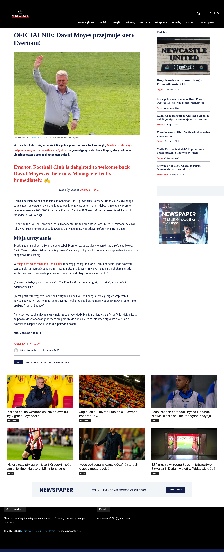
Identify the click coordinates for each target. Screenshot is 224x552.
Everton (46, 362)
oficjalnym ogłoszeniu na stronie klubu (40, 264)
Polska (155, 420)
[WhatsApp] (136, 350)
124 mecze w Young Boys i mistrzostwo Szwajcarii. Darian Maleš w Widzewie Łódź (183, 467)
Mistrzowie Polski (30, 531)
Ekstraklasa (162, 174)
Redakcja (31, 350)
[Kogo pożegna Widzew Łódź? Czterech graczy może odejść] (112, 444)
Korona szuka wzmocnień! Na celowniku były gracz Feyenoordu (37, 414)
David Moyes (31, 362)
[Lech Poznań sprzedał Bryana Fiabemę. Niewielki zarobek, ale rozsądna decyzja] (184, 391)
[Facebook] (210, 13)
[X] (218, 13)
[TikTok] (214, 13)
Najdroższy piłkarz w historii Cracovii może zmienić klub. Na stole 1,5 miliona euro (39, 467)
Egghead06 (34, 137)
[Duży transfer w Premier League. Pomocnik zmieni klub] (183, 56)
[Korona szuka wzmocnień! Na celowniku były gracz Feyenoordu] (40, 391)
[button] (198, 13)
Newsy (35, 343)
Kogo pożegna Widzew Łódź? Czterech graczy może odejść (108, 467)
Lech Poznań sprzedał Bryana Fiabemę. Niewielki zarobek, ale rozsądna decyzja (181, 414)
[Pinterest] (129, 350)
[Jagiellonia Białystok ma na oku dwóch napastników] (112, 391)
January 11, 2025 (89, 190)
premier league (62, 362)
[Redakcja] (17, 350)
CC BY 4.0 (44, 137)
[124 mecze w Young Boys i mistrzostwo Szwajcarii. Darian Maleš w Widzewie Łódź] (184, 444)
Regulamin (49, 531)
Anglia (19, 343)
